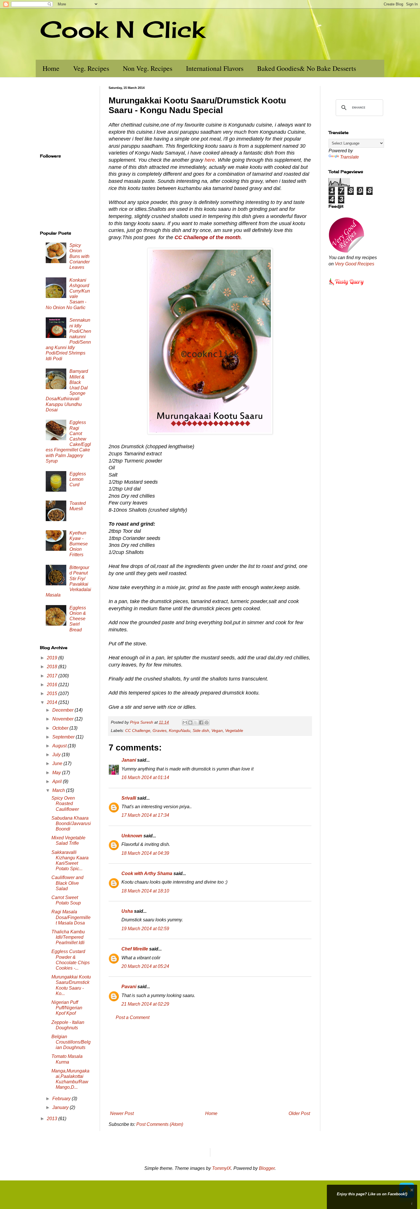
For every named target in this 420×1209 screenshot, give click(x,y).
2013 (52, 1118)
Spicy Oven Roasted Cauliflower (65, 803)
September (64, 736)
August (60, 745)
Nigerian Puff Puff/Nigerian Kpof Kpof (66, 1008)
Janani (128, 760)
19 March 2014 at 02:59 (145, 928)
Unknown (131, 835)
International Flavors (214, 68)
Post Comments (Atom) (159, 1124)
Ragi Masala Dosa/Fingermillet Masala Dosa (71, 917)
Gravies (160, 730)
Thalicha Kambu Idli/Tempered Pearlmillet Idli (68, 937)
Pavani (128, 986)
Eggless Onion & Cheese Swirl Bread (77, 618)
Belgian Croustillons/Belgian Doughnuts (71, 1042)
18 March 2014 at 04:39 (145, 853)
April (57, 781)
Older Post (299, 1113)
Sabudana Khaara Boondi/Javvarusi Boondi (71, 823)
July (57, 754)
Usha (127, 911)
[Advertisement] (210, 1065)
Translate (349, 157)
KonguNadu (179, 730)
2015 (52, 693)
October (60, 728)
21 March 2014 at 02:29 (145, 1004)
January (61, 1107)
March (59, 790)
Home (51, 68)
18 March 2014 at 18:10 (145, 890)
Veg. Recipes (91, 68)
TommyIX (221, 1168)
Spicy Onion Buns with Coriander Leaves (79, 256)
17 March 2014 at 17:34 (145, 815)
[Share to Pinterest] (206, 722)
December (63, 710)
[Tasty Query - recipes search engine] (346, 286)
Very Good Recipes (354, 263)
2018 (52, 666)
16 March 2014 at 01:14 (145, 777)
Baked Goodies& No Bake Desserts (306, 68)
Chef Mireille (134, 948)
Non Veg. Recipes (147, 68)
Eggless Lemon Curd (77, 479)
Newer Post (122, 1113)
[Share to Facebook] (201, 722)
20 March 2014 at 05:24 (145, 966)
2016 (52, 684)
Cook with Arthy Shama (146, 873)
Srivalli (128, 798)
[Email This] (185, 722)
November (63, 718)
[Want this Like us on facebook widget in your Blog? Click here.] (411, 1203)
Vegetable (234, 730)
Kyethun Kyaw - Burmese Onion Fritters (78, 544)
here (210, 160)
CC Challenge (137, 730)
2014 (52, 702)
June (57, 763)
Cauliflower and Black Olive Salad (67, 883)
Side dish (201, 730)
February (62, 1098)
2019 (52, 657)
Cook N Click (122, 29)
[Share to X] (196, 722)
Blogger (267, 1168)
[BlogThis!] (190, 722)
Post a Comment (132, 1017)
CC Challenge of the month (208, 237)
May (57, 772)
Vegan (217, 730)
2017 (52, 675)
